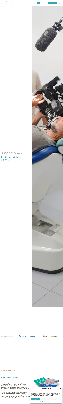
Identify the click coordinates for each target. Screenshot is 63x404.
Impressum (53, 401)
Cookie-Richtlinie (40, 401)
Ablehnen (45, 398)
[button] (60, 388)
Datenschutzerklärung (47, 401)
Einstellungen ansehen (55, 398)
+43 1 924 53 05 (43, 2)
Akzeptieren (35, 398)
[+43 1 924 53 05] (38, 3)
